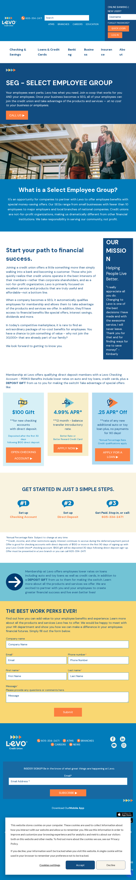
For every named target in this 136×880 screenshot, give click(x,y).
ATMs (51, 24)
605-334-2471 (33, 18)
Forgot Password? (119, 23)
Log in (115, 35)
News (76, 744)
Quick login (118, 28)
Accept (80, 865)
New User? (114, 11)
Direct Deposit (68, 517)
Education (92, 24)
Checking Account (23, 517)
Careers (78, 24)
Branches (63, 24)
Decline (110, 865)
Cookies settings (49, 865)
